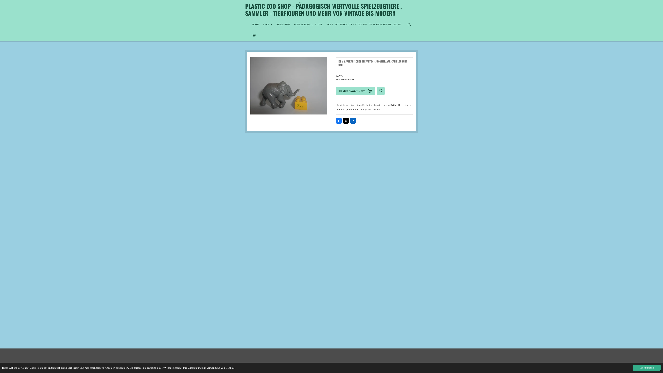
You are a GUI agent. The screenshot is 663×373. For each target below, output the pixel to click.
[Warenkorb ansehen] (254, 35)
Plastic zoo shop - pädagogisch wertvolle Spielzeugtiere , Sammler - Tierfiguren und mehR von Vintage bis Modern (323, 9)
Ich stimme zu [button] (647, 367)
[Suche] (409, 24)
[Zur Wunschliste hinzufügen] (381, 91)
